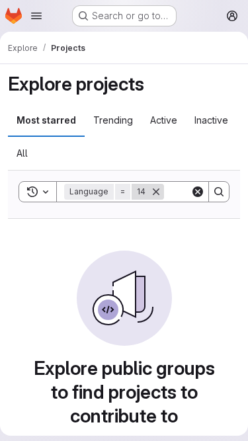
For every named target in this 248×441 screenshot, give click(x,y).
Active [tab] (163, 120)
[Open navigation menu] (36, 15)
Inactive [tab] (211, 120)
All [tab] (22, 153)
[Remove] (156, 192)
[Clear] (198, 192)
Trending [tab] (113, 120)
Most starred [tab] (46, 120)
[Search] (218, 191)
